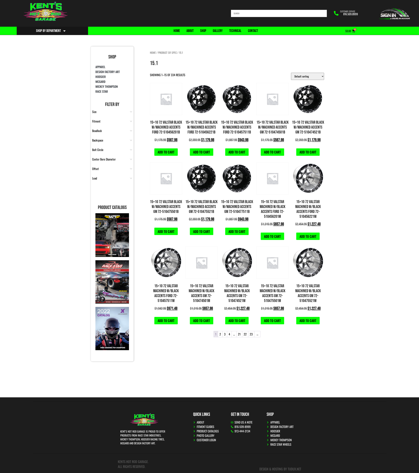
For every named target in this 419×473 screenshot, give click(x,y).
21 (239, 334)
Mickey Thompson (106, 86)
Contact (253, 30)
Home (176, 30)
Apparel (100, 67)
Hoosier (100, 77)
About (190, 30)
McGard (100, 81)
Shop (203, 30)
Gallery (218, 30)
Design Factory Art (107, 72)
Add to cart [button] (166, 152)
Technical (235, 30)
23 (251, 334)
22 (245, 334)
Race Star (101, 91)
